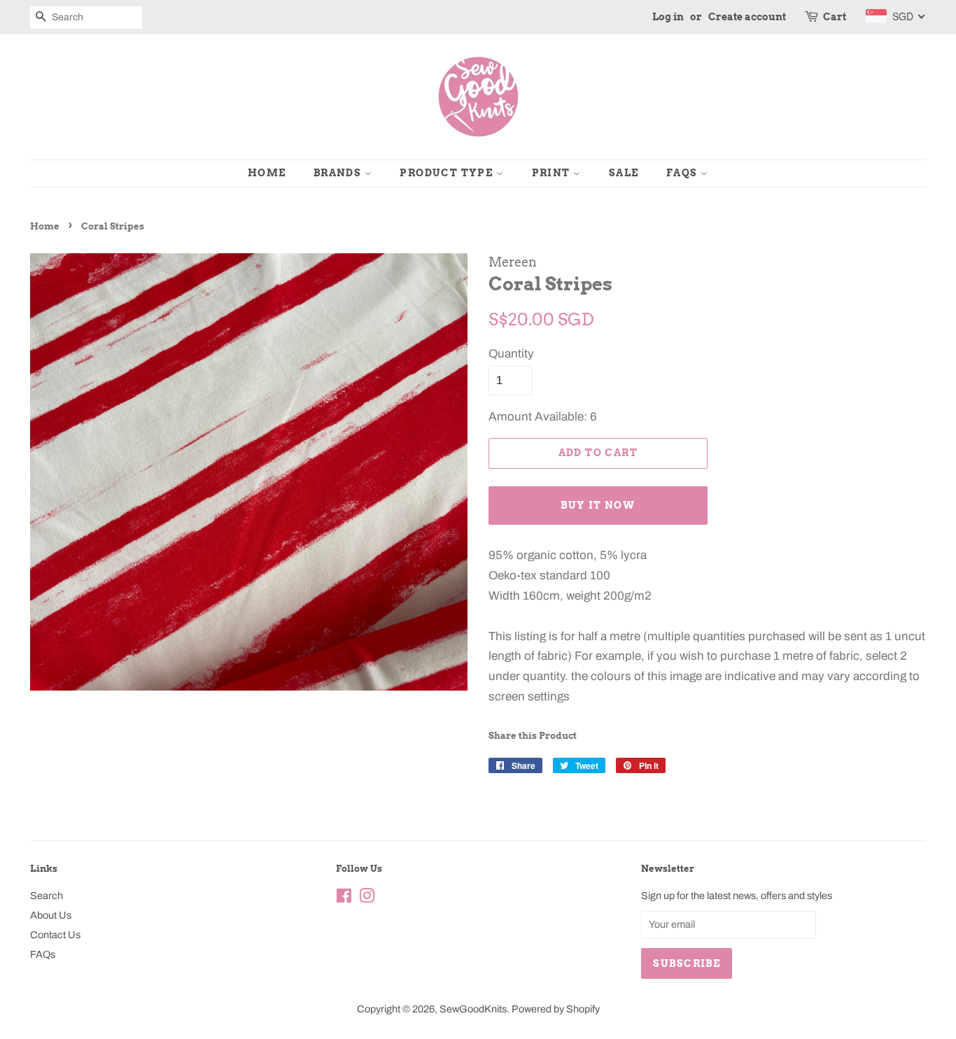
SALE (624, 172)
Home (267, 172)
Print (552, 172)
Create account (747, 16)
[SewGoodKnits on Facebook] (344, 898)
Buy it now (598, 505)
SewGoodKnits (473, 1009)
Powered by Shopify (556, 1009)
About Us (50, 915)
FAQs (683, 172)
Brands (339, 172)
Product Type (447, 172)
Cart (834, 16)
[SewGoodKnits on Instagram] (366, 898)
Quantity (511, 353)
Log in (668, 16)
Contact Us (55, 934)
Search (46, 895)
